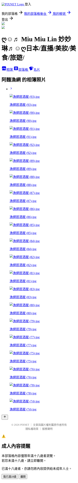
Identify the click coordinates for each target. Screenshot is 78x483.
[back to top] (5, 417)
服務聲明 (47, 428)
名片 (37, 69)
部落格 (23, 69)
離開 (23, 476)
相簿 (10, 69)
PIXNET (24, 424)
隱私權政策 (31, 428)
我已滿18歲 (9, 476)
